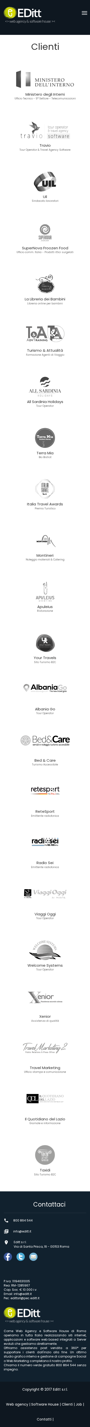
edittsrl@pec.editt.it (25, 1298)
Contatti (44, 1419)
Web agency (17, 1404)
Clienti (67, 1404)
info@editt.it (23, 1294)
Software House (45, 1404)
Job (79, 1404)
